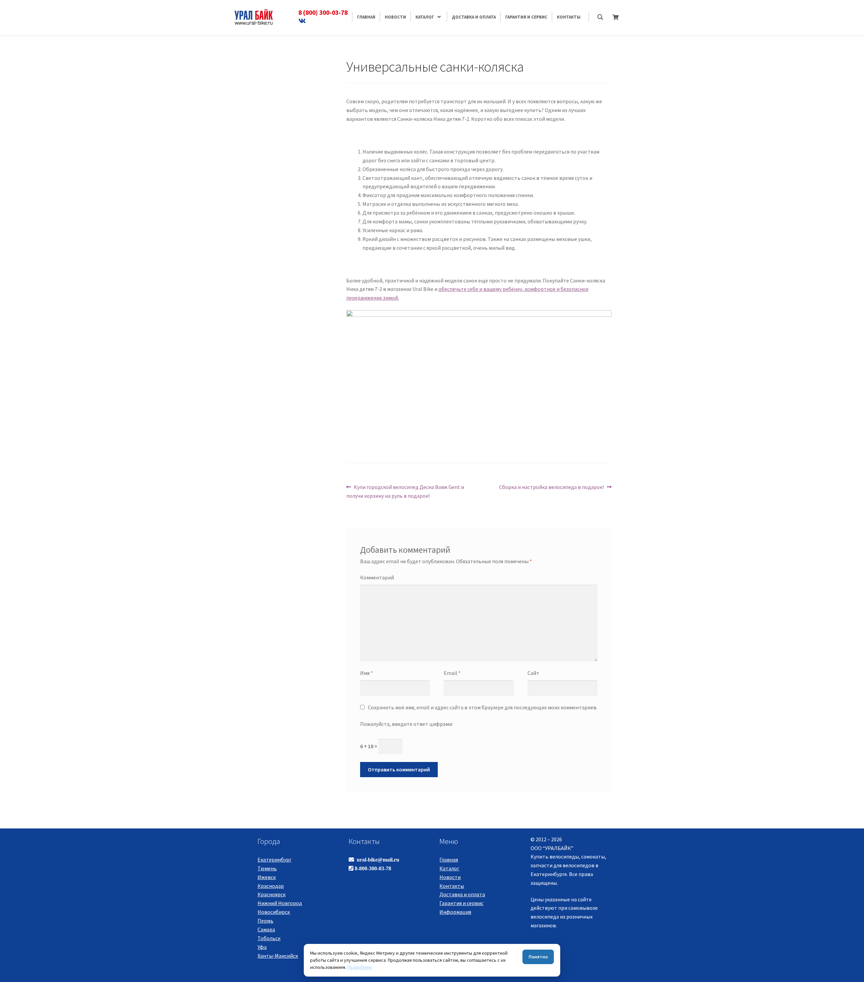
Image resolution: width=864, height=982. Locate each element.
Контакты (451, 885)
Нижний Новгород (280, 903)
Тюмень (267, 868)
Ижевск (267, 877)
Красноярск (272, 894)
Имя (366, 673)
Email (452, 673)
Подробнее (359, 967)
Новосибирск (274, 911)
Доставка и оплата (462, 894)
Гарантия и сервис (461, 903)
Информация (455, 911)
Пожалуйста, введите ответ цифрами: (406, 723)
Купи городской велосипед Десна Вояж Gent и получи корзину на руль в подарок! (405, 491)
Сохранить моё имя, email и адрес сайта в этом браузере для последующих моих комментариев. (482, 707)
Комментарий (377, 577)
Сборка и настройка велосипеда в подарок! (551, 486)
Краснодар (271, 885)
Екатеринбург (275, 859)
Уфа (262, 947)
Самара (266, 929)
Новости (450, 877)
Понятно (538, 957)
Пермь (265, 920)
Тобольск (269, 938)
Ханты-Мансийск (278, 955)
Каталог (449, 868)
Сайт (533, 673)
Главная (448, 859)
